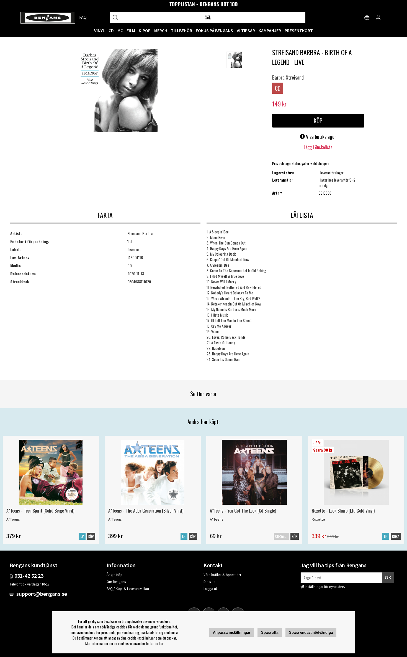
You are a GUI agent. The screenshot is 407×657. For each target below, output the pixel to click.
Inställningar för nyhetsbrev (325, 586)
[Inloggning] (378, 18)
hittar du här (154, 643)
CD (111, 30)
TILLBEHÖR (181, 30)
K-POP (145, 30)
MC (120, 30)
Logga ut (210, 588)
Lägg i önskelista (318, 147)
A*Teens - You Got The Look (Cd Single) (243, 510)
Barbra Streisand (288, 77)
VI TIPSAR (246, 30)
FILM (131, 30)
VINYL (99, 30)
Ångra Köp (114, 574)
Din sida (209, 581)
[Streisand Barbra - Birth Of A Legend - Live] (116, 91)
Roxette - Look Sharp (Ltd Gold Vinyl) (343, 510)
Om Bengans (116, 581)
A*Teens (13, 519)
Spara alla (269, 632)
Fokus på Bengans (214, 30)
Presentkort (299, 30)
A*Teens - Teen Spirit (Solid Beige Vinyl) (40, 510)
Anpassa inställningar (231, 632)
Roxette (318, 519)
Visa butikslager (320, 136)
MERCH (160, 30)
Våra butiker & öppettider (222, 574)
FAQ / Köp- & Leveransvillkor (128, 588)
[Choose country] (367, 18)
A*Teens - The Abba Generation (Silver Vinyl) (145, 510)
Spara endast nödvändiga (311, 632)
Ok (388, 577)
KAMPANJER (270, 30)
